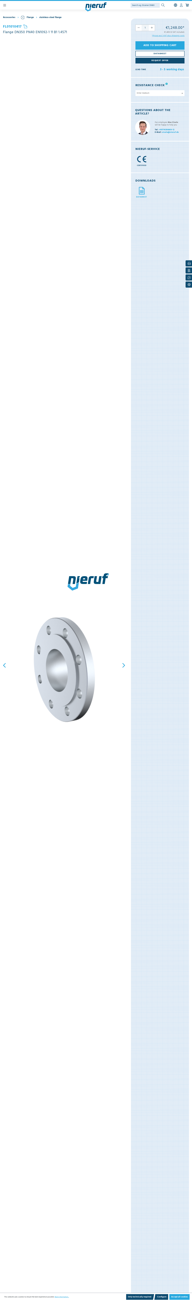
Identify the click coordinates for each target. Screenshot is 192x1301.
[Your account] (181, 5)
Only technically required (139, 1297)
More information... (62, 1297)
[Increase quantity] (152, 28)
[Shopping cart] (187, 5)
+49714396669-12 (165, 129)
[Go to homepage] (96, 6)
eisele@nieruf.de (167, 132)
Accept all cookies (179, 1297)
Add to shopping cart (160, 45)
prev (5, 665)
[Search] (163, 5)
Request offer (160, 60)
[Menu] (4, 5)
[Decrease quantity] (138, 28)
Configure (161, 1297)
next (122, 665)
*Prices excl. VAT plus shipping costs (168, 36)
